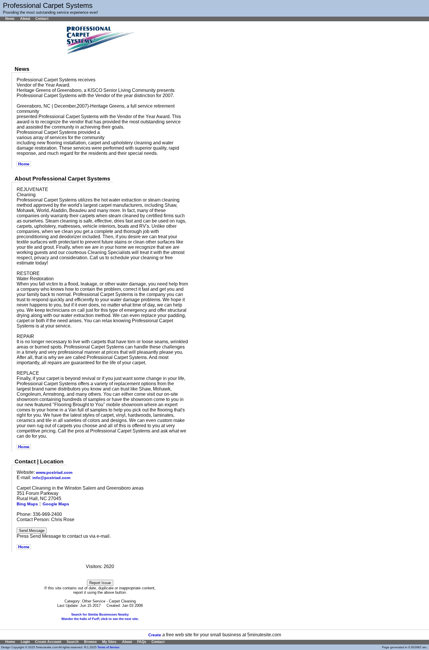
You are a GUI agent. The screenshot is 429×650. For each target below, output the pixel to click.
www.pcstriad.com (54, 472)
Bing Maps (27, 504)
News (10, 19)
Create (154, 635)
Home (24, 164)
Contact (41, 19)
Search (73, 642)
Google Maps (56, 504)
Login (25, 642)
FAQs (141, 642)
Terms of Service (108, 647)
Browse (90, 642)
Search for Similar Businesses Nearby (100, 614)
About (25, 19)
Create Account (48, 642)
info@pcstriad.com (51, 478)
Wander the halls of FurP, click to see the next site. (100, 619)
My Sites (109, 642)
